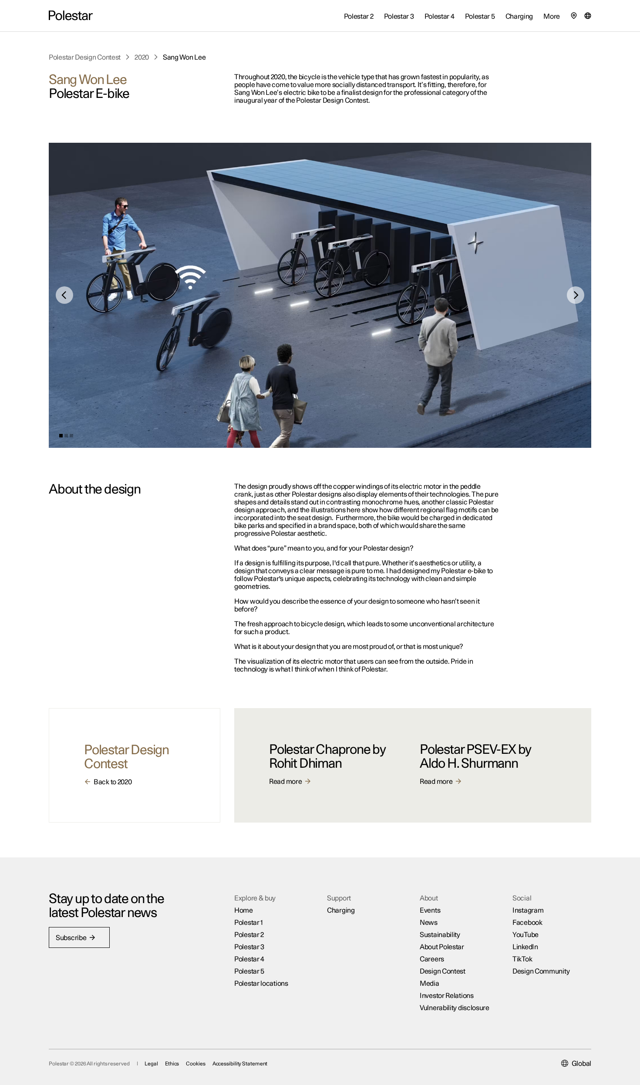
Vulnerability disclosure (454, 1007)
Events (430, 910)
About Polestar (442, 947)
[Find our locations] (574, 16)
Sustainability (440, 934)
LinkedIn (525, 947)
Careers (432, 959)
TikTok (522, 959)
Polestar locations (261, 983)
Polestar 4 (249, 959)
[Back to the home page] (71, 15)
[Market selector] (588, 16)
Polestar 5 (249, 971)
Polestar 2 (249, 934)
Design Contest (442, 971)
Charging (341, 910)
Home (243, 910)
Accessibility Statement (240, 1063)
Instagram (527, 910)
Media (429, 983)
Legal (151, 1063)
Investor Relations (447, 995)
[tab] (61, 435)
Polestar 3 (249, 947)
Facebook (527, 922)
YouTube (525, 934)
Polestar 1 (248, 922)
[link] (85, 57)
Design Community (540, 971)
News (429, 922)
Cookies (195, 1063)
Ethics (172, 1063)
